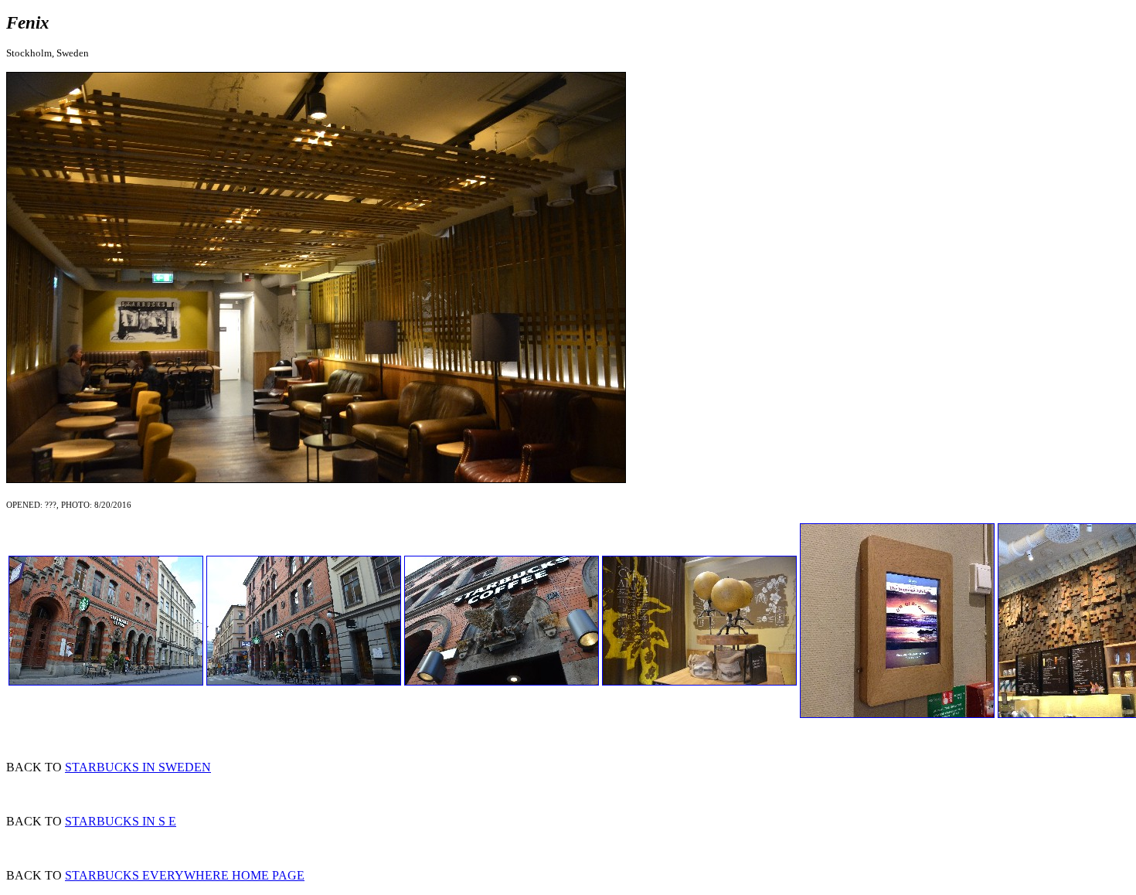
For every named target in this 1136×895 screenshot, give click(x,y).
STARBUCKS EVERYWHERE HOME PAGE (184, 875)
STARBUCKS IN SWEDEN (138, 767)
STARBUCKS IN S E (120, 821)
